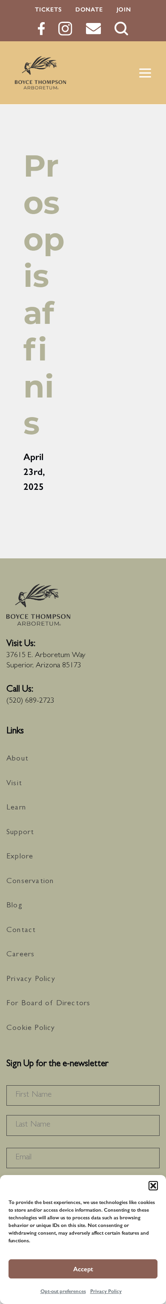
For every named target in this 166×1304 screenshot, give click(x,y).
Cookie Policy (30, 1028)
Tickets (48, 9)
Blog (14, 906)
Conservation (30, 882)
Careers (20, 955)
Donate (89, 9)
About (17, 759)
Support (20, 833)
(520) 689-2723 (30, 701)
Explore (19, 857)
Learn (16, 808)
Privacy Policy (106, 1291)
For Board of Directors (48, 1004)
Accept (83, 1269)
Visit (14, 784)
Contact (21, 931)
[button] (153, 1185)
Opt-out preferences (63, 1291)
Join (124, 9)
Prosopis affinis (44, 294)
